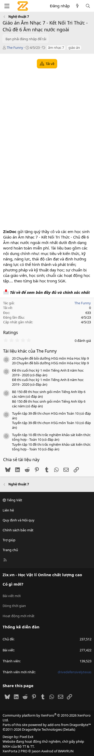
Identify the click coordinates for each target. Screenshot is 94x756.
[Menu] (7, 6)
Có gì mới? (13, 584)
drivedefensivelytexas (74, 672)
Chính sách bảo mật (18, 530)
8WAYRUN (66, 751)
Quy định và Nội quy (18, 520)
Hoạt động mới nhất (18, 616)
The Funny (15, 47)
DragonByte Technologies (42, 729)
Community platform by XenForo (47, 717)
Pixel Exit (26, 736)
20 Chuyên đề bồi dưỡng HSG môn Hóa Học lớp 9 (50, 358)
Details (69, 729)
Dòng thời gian (14, 605)
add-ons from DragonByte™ (69, 724)
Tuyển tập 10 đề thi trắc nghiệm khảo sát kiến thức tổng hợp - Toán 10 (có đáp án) (51, 437)
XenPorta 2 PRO (15, 751)
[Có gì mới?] (77, 6)
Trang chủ (10, 549)
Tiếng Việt (14, 500)
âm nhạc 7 (56, 47)
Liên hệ (8, 510)
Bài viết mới (12, 595)
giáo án (74, 47)
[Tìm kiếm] (88, 6)
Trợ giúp (9, 540)
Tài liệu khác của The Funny (30, 351)
